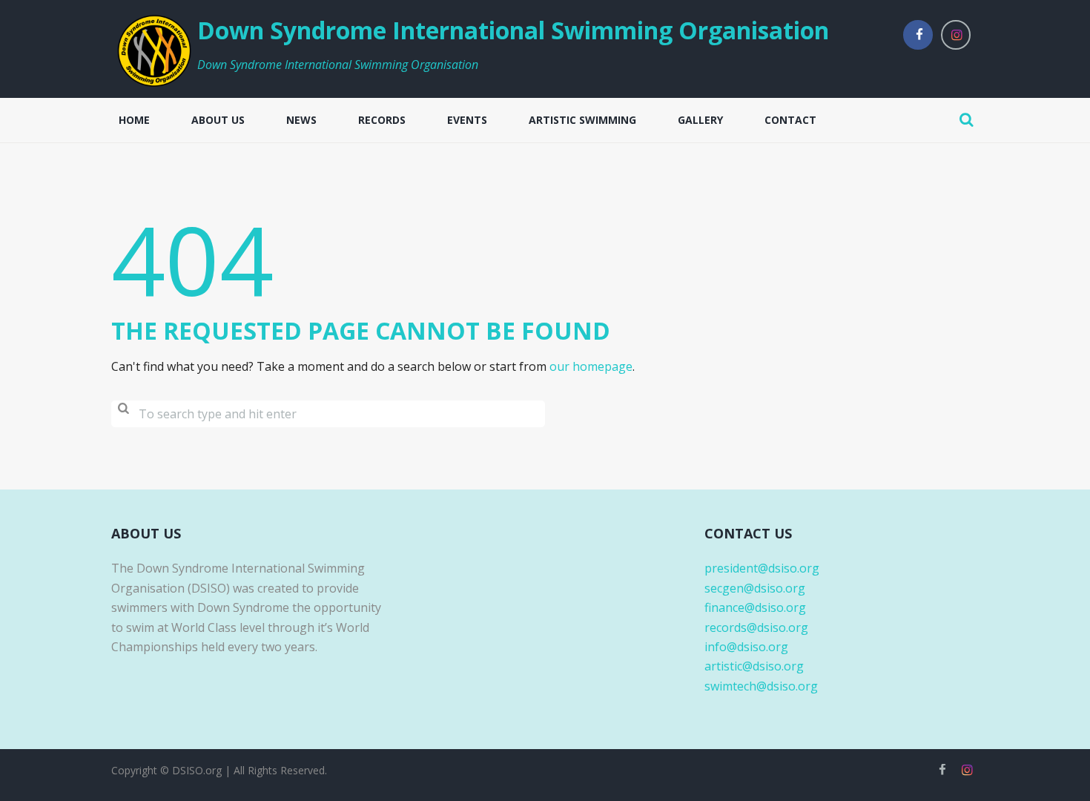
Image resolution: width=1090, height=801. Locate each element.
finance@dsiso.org (755, 607)
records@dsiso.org (756, 627)
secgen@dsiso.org (754, 588)
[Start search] (123, 414)
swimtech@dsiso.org (761, 686)
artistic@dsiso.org (754, 666)
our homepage (590, 366)
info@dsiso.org (746, 647)
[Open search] (966, 119)
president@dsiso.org (761, 568)
